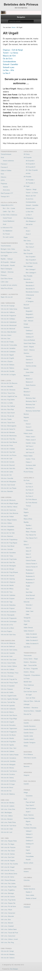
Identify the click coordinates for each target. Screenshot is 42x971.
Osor (27, 589)
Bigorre (28, 821)
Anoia (25, 228)
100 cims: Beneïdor (7, 491)
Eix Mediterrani (7, 231)
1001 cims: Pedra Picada (8, 887)
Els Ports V (29, 496)
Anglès (28, 586)
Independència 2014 (7, 205)
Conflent (28, 853)
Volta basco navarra (30, 758)
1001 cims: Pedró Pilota (8, 822)
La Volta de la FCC (6, 227)
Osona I (28, 424)
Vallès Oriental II (29, 631)
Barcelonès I (30, 282)
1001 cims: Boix (6, 919)
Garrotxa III (29, 363)
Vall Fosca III (30, 452)
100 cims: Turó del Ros (8, 702)
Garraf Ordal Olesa (29, 343)
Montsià (26, 414)
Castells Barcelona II (30, 729)
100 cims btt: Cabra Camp (9, 309)
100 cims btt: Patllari (7, 516)
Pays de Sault (30, 802)
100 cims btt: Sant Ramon (9, 715)
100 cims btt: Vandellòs (8, 348)
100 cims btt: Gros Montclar (9, 513)
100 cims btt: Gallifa (7, 692)
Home (13, 27)
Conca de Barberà (29, 340)
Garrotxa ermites (31, 366)
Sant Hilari (29, 592)
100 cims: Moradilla (7, 386)
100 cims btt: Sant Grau (8, 634)
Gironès (26, 369)
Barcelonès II (30, 285)
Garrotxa (26, 353)
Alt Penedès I (30, 180)
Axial (2, 157)
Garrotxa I (29, 356)
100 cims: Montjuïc (7, 819)
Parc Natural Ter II (31, 538)
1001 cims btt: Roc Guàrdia (9, 864)
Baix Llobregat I (31, 269)
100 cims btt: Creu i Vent (8, 748)
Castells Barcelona (29, 726)
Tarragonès (27, 618)
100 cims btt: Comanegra (8, 621)
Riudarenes (29, 570)
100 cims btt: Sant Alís (8, 468)
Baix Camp (27, 240)
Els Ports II (29, 487)
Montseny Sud (30, 404)
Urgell (25, 624)
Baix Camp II (30, 247)
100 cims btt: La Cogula (8, 374)
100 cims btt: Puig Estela (9, 559)
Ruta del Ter (27, 714)
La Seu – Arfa (8, 70)
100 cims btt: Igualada (8, 705)
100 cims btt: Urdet (7, 829)
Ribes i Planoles (31, 532)
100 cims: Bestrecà (7, 536)
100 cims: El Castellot (8, 686)
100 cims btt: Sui (6, 791)
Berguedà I (29, 311)
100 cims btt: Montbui (7, 803)
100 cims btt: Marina (7, 712)
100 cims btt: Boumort (8, 465)
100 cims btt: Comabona (8, 758)
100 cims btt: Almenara (8, 390)
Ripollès (26, 522)
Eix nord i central (8, 237)
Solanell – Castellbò (32, 205)
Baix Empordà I (31, 257)
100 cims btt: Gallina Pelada (9, 755)
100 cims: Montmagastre (8, 426)
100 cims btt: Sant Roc (8, 562)
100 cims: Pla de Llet (7, 416)
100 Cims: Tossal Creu (8, 393)
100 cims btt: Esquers (8, 598)
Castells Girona (28, 733)
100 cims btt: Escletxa (8, 774)
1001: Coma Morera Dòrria (9, 874)
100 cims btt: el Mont (7, 628)
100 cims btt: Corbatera (8, 352)
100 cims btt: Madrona (8, 794)
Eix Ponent (6, 234)
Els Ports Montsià (31, 503)
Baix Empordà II (31, 260)
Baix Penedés (28, 276)
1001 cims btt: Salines (8, 854)
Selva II (26, 544)
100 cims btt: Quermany (8, 510)
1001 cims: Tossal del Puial (9, 933)
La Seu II (6, 73)
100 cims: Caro (5, 338)
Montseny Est (30, 408)
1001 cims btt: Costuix (8, 897)
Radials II (29, 892)
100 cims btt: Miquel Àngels (9, 503)
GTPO (3, 180)
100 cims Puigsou (6, 631)
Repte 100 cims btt (7, 297)
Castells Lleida (28, 736)
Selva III (28, 548)
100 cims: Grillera (6, 523)
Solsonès (27, 602)
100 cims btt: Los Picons (8, 455)
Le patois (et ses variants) (9, 285)
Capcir (28, 850)
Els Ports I (29, 483)
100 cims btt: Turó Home (8, 826)
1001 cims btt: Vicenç (7, 870)
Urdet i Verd (29, 611)
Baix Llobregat (28, 266)
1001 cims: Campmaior (8, 913)
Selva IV (28, 551)
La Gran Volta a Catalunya (9, 215)
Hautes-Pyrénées (29, 818)
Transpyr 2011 (5, 196)
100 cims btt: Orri (6, 475)
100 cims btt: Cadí (6, 459)
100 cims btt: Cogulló (7, 722)
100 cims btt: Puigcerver (8, 315)
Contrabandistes (9, 61)
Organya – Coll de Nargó (13, 49)
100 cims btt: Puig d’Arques (9, 572)
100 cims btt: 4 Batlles (8, 449)
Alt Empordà (27, 157)
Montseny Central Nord (33, 411)
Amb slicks (6, 190)
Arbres (26, 746)
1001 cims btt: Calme (7, 877)
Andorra (26, 871)
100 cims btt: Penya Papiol (9, 682)
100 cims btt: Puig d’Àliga (9, 719)
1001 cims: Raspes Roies (9, 841)
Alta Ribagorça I (31, 221)
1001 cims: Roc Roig (7, 942)
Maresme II (29, 382)
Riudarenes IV (30, 579)
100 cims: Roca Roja (7, 409)
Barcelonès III (30, 289)
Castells (26, 723)
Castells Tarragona (29, 742)
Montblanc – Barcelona (31, 708)
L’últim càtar (4, 282)
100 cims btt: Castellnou (8, 781)
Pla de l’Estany (28, 472)
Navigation (21, 17)
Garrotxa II (29, 359)
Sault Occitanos (31, 808)
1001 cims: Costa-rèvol (8, 936)
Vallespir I (29, 831)
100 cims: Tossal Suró (8, 422)
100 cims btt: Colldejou (8, 319)
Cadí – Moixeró (28, 321)
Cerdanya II (29, 334)
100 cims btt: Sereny (7, 778)
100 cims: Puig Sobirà (8, 400)
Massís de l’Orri (9, 55)
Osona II (28, 427)
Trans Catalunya (29, 685)
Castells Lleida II (29, 739)
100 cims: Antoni (6, 335)
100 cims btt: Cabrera (7, 751)
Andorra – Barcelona (30, 662)
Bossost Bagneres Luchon (9, 252)
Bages (26, 237)
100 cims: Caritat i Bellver (9, 666)
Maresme (27, 376)
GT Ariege (27, 688)
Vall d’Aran (27, 647)
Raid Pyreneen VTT (7, 193)
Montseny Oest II (31, 401)
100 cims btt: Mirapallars (8, 481)
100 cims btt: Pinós (7, 445)
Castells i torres (31, 443)
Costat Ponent (7, 218)
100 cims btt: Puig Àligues (9, 543)
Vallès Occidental (31, 634)
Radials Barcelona (29, 889)
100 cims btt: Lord (6, 832)
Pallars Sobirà (28, 456)
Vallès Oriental (28, 628)
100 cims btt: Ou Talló (8, 533)
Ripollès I (29, 525)
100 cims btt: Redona (7, 368)
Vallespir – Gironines (7, 272)
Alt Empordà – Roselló (8, 265)
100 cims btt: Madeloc (8, 954)
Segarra (26, 512)
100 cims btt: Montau (7, 768)
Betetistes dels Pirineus (21, 4)
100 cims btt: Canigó (7, 951)
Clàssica (3, 177)
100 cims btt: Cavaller (7, 371)
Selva (25, 541)
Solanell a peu (8, 67)
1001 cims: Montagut (7, 893)
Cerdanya (27, 327)
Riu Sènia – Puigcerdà (31, 669)
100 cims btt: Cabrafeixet (8, 322)
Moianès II (27, 392)
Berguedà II (29, 314)
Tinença (28, 506)
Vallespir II (29, 834)
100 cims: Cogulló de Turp (9, 396)
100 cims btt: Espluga (7, 306)
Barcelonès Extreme (32, 292)
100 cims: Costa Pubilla (8, 663)
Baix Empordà (28, 253)
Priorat (26, 509)
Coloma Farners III (31, 567)
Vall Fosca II (30, 449)
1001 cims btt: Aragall (7, 867)
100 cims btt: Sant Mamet (9, 442)
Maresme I (29, 379)
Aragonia (26, 775)
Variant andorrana (8, 161)
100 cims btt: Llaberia (7, 806)
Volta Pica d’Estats (7, 288)
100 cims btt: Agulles (7, 745)
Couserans (29, 796)
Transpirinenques (6, 154)
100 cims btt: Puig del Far (9, 679)
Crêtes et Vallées (6, 170)
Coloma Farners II (31, 564)
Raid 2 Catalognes (6, 269)
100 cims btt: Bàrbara (7, 365)
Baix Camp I (30, 244)
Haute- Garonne (28, 815)
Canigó (26, 324)
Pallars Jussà (28, 433)
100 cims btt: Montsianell (8, 325)
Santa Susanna (30, 385)
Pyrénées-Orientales (30, 828)
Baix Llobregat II (31, 273)
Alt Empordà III (30, 167)
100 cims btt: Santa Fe (8, 429)
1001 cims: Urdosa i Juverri (9, 939)
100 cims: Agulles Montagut (9, 699)
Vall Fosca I (29, 446)
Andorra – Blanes (29, 672)
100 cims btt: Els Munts (8, 735)
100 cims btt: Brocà (7, 787)
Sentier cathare (28, 863)
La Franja (27, 678)
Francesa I (4, 164)
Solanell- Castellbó (10, 64)
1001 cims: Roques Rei (8, 903)
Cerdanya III (29, 337)
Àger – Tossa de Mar (30, 665)
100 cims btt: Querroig (8, 579)
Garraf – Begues (29, 347)
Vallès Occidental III (32, 643)
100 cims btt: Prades (7, 342)
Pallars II (28, 462)
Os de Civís (7, 58)
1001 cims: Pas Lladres (8, 883)
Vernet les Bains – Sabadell (32, 711)
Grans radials (30, 895)
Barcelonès (27, 279)
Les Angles (4, 256)
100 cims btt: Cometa (7, 462)
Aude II (28, 812)
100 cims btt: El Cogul (8, 784)
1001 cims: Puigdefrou (8, 890)
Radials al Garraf (31, 898)
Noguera (26, 417)
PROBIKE (27, 907)
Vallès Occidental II (32, 640)
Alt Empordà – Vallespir (8, 262)
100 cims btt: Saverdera (8, 553)
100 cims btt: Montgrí (7, 569)
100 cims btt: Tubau (7, 556)
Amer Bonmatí (30, 595)
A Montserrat (30, 295)
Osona (26, 421)
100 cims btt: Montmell (8, 329)
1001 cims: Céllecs (7, 816)
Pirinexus (4, 275)
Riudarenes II (30, 573)
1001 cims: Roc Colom (8, 851)
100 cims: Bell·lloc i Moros (9, 507)
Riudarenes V (30, 583)
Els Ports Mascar (31, 499)
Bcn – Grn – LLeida (9, 208)
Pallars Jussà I (30, 437)
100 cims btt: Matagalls (8, 764)
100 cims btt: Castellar (8, 653)
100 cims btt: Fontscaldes (9, 345)
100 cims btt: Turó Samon (9, 771)
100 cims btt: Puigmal (7, 608)
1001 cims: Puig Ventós (8, 900)
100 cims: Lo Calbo (7, 403)
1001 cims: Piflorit (6, 910)
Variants (5, 187)
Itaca (2, 174)
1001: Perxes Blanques (8, 880)
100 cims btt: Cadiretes (8, 595)
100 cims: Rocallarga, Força (9, 673)
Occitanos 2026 (31, 465)
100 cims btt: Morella (7, 738)
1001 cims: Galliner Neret (9, 929)
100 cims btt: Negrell (7, 355)
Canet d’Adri (29, 372)
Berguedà (27, 308)
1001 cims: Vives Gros (8, 809)
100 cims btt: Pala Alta (8, 439)
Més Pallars (29, 468)
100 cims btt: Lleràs (7, 472)
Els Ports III (29, 490)
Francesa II (4, 167)
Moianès (26, 388)
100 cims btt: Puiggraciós (9, 732)
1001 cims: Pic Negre (7, 844)
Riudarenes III (30, 576)
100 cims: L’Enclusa (7, 676)
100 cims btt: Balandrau (8, 605)
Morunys (28, 608)
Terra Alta (27, 621)
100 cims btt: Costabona (8, 612)
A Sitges (28, 298)
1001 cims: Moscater (7, 916)
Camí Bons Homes (7, 278)
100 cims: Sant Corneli (8, 485)
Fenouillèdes (30, 856)
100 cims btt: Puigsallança (9, 539)
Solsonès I (29, 605)
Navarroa (26, 766)
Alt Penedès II (30, 183)
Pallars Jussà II (31, 440)
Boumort (26, 305)
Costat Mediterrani (8, 221)
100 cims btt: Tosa (6, 592)
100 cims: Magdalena (7, 530)
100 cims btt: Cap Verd (8, 452)
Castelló (26, 784)
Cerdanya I (29, 330)
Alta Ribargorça (28, 218)
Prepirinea (4, 184)
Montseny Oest (30, 398)
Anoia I (28, 231)
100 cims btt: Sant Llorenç (9, 650)
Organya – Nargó (31, 189)
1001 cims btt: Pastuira (8, 847)
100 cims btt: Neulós (7, 585)
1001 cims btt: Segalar (8, 860)
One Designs (14, 969)
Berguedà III (29, 317)
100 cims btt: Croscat (7, 575)
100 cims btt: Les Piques (8, 488)
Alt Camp (27, 154)
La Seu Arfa (29, 212)
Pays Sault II (30, 805)
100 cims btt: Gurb (6, 656)
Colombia (27, 880)
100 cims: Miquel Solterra (9, 520)
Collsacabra (29, 430)
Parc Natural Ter (31, 535)
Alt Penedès (27, 177)
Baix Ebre (27, 250)
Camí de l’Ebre (30, 698)
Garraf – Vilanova (29, 350)
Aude (25, 799)
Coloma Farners (31, 560)
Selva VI (28, 557)
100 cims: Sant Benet (7, 546)
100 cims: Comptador (7, 526)
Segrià (26, 516)
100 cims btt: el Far (7, 625)
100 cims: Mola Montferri (8, 332)
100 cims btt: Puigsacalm (9, 618)
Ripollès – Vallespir (7, 259)
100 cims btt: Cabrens (8, 958)
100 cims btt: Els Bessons (9, 383)
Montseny (27, 395)
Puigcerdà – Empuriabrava (32, 675)
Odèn (27, 614)
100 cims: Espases (7, 689)
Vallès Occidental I (32, 637)
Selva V (28, 554)
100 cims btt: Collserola (8, 709)
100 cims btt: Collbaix (7, 669)
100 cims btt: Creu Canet (8, 660)
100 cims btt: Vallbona (8, 312)
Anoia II (28, 234)
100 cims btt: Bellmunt (8, 646)
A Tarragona (29, 301)
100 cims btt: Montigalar (8, 566)
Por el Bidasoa (28, 754)
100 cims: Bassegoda (7, 615)
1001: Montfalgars (6, 812)
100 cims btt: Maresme (8, 643)
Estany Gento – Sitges (31, 659)
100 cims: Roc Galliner (8, 406)
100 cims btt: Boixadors (8, 725)
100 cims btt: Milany (7, 589)
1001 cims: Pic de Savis (8, 906)
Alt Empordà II (30, 164)
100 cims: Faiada (6, 419)
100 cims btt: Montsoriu (8, 500)
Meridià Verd (27, 682)
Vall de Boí (29, 224)
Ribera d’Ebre (28, 519)
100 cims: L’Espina (6, 361)
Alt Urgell (26, 186)
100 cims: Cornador (7, 549)
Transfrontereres (6, 246)
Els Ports (27, 480)
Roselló (28, 859)
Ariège (26, 792)
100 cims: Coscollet (7, 478)
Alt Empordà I (30, 161)
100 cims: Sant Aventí (8, 413)
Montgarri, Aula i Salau (8, 249)
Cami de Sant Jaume (30, 691)
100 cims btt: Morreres (8, 432)
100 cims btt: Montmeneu (9, 436)
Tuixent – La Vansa (10, 52)
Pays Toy (29, 824)
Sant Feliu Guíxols (31, 263)
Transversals (28, 655)
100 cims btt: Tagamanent (9, 728)
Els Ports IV (29, 493)
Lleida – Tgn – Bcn (9, 211)
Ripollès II (29, 528)
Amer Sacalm (30, 598)
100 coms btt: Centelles (8, 761)
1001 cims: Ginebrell (7, 926)
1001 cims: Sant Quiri (7, 857)
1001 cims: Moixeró (7, 923)
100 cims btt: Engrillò (7, 358)
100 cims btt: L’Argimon (8, 582)
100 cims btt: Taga (6, 602)
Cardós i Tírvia (30, 459)
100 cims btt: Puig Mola (8, 741)
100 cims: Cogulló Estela (8, 696)
